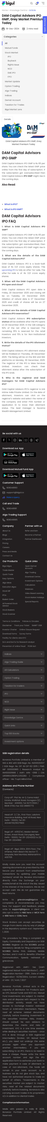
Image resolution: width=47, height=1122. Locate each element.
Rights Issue (13, 64)
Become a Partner (33, 535)
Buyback (12, 60)
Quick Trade (8, 574)
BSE (7, 915)
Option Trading (12, 86)
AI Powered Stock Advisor (10, 604)
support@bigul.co (15, 492)
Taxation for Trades (14, 104)
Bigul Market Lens (13, 109)
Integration (7, 539)
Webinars (29, 589)
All (6, 43)
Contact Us (7, 555)
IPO (9, 56)
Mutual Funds (11, 48)
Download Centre (32, 576)
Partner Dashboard (33, 539)
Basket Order (8, 599)
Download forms (10, 633)
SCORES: (7, 944)
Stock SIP (6, 591)
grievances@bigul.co (27, 899)
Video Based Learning (34, 593)
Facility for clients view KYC (14, 638)
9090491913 (12, 487)
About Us (6, 530)
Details (7, 119)
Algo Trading (11, 90)
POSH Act (32, 646)
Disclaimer (7, 625)
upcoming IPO (9, 270)
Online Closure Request (29, 629)
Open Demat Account (31, 567)
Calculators (30, 585)
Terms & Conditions (11, 621)
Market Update (12, 81)
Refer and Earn (31, 530)
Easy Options (8, 578)
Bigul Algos (7, 566)
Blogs (5, 535)
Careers (6, 547)
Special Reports (31, 601)
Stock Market (11, 52)
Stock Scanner (9, 614)
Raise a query (13, 497)
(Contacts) (8, 789)
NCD (10, 68)
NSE (24, 912)
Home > (6, 10)
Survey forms (25, 633)
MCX (36, 912)
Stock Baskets (9, 610)
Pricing (5, 543)
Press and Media (10, 551)
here (29, 912)
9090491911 (12, 508)
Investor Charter (10, 629)
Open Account (44, 25)
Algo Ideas (7, 582)
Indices (8, 95)
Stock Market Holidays (34, 597)
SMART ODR (37, 625)
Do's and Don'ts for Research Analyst (19, 642)
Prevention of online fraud (14, 646)
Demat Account (13, 100)
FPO (10, 76)
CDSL (19, 915)
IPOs (4, 595)
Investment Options (34, 581)
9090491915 (12, 519)
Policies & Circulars (30, 621)
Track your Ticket (21, 625)
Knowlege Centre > (19, 10)
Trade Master (8, 570)
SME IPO (12, 72)
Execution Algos (9, 587)
